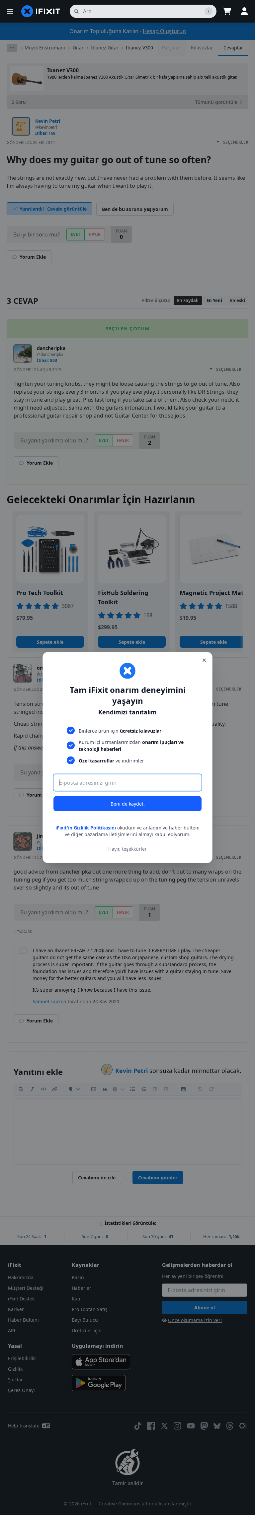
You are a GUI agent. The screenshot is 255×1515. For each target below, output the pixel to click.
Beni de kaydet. (128, 804)
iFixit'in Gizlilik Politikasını (85, 827)
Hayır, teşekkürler (127, 848)
